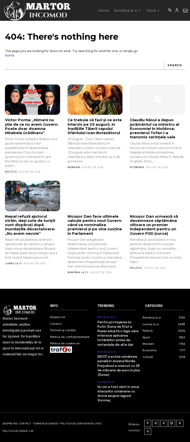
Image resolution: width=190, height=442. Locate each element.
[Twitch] (171, 423)
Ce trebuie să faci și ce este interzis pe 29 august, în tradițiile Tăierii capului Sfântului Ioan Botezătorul (95, 126)
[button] (169, 10)
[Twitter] (179, 423)
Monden (74, 167)
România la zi (78, 272)
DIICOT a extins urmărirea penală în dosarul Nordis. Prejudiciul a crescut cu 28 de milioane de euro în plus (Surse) (118, 366)
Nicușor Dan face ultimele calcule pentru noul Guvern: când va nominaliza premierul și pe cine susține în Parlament (95, 225)
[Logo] (36, 10)
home (9, 55)
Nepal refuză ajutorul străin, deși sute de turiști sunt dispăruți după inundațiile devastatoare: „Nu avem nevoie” (30, 225)
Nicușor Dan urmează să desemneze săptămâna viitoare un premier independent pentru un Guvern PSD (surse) (154, 225)
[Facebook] (147, 423)
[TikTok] (163, 423)
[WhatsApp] (147, 431)
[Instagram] (155, 423)
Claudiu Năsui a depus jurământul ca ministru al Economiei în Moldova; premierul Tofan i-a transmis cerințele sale (154, 128)
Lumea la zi (13, 263)
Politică (11, 171)
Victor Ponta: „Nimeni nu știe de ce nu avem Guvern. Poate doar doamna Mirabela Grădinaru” (31, 126)
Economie (137, 167)
